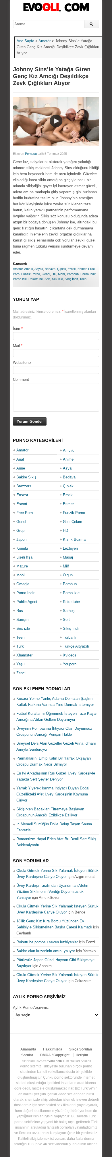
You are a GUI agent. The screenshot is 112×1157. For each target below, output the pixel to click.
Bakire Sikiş (26, 477)
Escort (21, 504)
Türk (20, 646)
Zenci (21, 673)
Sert (47, 279)
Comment (21, 379)
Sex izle (57, 279)
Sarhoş (69, 611)
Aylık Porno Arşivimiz (31, 1007)
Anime (68, 459)
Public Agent (26, 602)
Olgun (68, 575)
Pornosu (31, 153)
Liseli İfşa (24, 557)
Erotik (72, 269)
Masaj (68, 557)
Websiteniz (22, 362)
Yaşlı (20, 664)
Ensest (22, 495)
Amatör (18, 269)
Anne (20, 468)
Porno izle (20, 279)
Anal (20, 459)
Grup (20, 530)
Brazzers (23, 486)
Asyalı (38, 269)
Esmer (82, 269)
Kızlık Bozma (74, 539)
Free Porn (24, 513)
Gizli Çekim (72, 521)
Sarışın (22, 619)
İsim (16, 329)
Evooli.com (54, 1061)
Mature (22, 566)
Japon (21, 539)
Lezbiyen (70, 548)
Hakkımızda (52, 1049)
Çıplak (61, 269)
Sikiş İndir (71, 279)
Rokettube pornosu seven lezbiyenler (47, 942)
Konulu (22, 548)
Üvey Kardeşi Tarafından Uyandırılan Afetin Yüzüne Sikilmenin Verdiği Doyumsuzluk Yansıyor (52, 891)
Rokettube (35, 279)
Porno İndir (87, 274)
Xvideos (69, 655)
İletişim (82, 1055)
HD (54, 274)
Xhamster (24, 655)
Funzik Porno (30, 274)
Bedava (50, 269)
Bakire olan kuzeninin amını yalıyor (45, 951)
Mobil (61, 274)
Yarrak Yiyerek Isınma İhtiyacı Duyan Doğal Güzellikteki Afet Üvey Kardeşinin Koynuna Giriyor (52, 794)
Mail (16, 345)
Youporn (69, 664)
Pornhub (73, 274)
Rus (19, 611)
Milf (66, 566)
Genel (46, 274)
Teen (83, 279)
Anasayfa (28, 1049)
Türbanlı (69, 637)
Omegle (22, 584)
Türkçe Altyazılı (76, 646)
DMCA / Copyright (54, 1055)
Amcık (28, 269)
